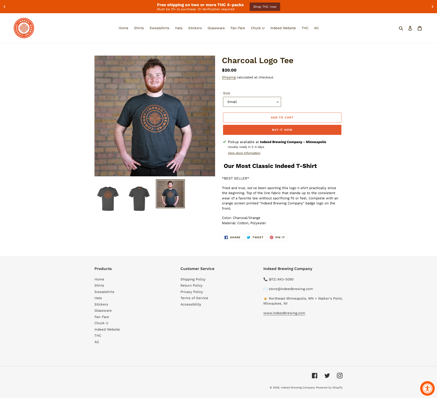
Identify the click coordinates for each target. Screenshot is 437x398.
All (96, 342)
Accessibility (190, 304)
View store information (244, 153)
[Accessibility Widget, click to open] (427, 388)
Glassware (103, 310)
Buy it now (282, 129)
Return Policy (191, 285)
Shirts (99, 285)
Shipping (229, 77)
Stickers (101, 304)
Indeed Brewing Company (298, 387)
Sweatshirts (104, 292)
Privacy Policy (191, 292)
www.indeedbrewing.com (284, 313)
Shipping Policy (193, 279)
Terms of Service (194, 298)
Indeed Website (107, 329)
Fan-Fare (101, 317)
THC (97, 336)
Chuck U (101, 323)
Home (99, 279)
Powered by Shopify (329, 387)
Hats (98, 298)
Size (226, 93)
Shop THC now (265, 6)
